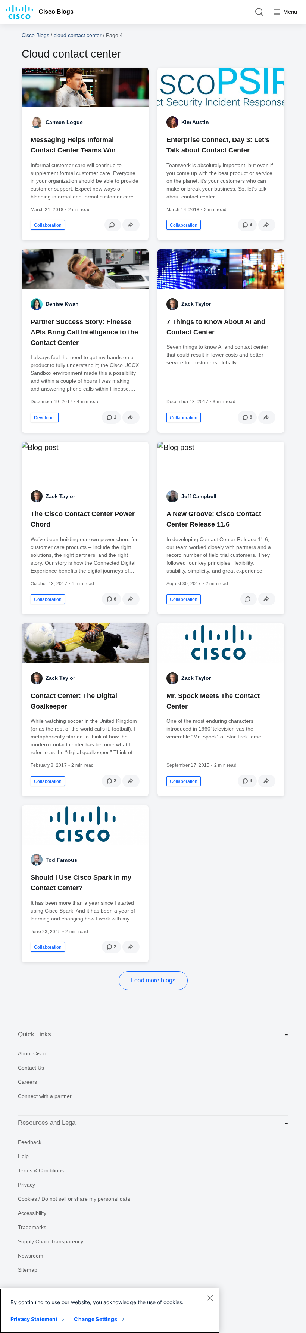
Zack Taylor (196, 304)
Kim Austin (195, 122)
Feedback (29, 1142)
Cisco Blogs (56, 12)
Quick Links (34, 1034)
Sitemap (27, 1270)
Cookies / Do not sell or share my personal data (74, 1199)
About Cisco (32, 1053)
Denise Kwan (62, 304)
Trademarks (32, 1227)
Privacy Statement (33, 1319)
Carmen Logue (64, 122)
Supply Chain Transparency (50, 1241)
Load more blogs (153, 980)
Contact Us (31, 1068)
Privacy (26, 1185)
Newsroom (30, 1256)
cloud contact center (78, 35)
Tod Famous (61, 860)
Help (23, 1156)
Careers (27, 1082)
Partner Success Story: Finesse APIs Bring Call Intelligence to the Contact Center (84, 332)
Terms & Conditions (41, 1170)
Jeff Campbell (198, 496)
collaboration (48, 225)
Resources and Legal (47, 1122)
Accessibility (32, 1213)
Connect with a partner (45, 1096)
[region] (109, 1310)
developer (44, 418)
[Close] (209, 1298)
